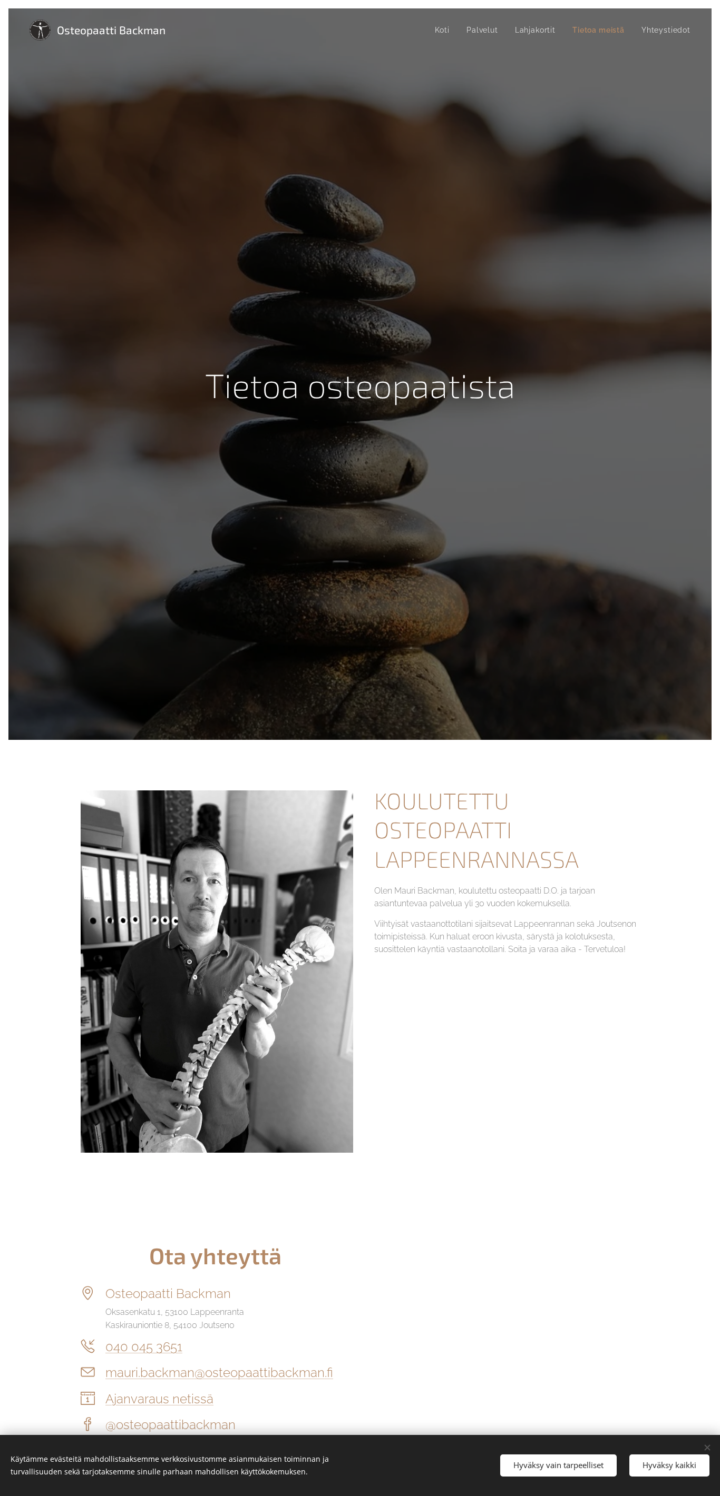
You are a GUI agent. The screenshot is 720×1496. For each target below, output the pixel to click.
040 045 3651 (143, 1346)
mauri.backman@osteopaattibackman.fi (219, 1372)
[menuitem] (445, 30)
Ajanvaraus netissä (159, 1398)
